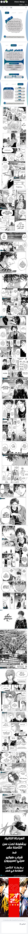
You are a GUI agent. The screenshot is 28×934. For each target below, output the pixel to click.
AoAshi (21, 4)
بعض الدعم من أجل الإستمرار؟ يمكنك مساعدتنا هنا (14, 920)
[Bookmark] (26, 7)
